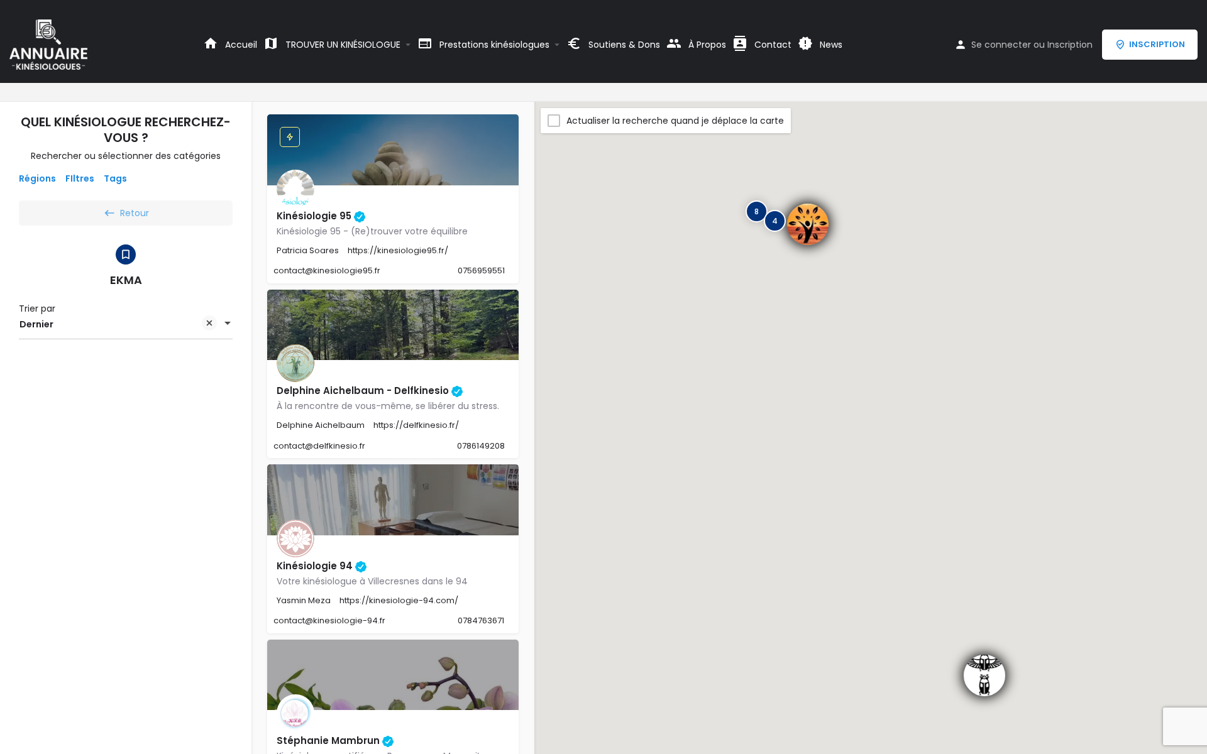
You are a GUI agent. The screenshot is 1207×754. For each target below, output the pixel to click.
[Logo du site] (50, 44)
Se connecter (1001, 44)
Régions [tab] (37, 178)
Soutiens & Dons (623, 44)
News (829, 44)
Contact (771, 44)
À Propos (706, 44)
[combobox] (126, 324)
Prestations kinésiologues (493, 44)
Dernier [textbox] (36, 324)
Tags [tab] (115, 178)
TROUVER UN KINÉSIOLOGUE (341, 44)
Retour (134, 213)
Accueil (240, 44)
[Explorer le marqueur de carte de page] (984, 675)
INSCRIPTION (1157, 44)
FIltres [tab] (79, 178)
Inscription (1070, 44)
